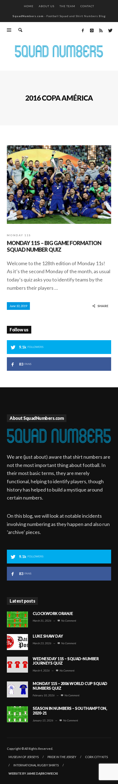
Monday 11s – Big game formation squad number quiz (54, 246)
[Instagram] (92, 30)
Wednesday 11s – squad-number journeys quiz (66, 661)
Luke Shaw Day (48, 636)
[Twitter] (110, 30)
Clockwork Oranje (53, 613)
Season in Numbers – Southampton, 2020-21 (70, 710)
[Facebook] (82, 30)
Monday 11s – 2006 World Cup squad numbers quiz (70, 686)
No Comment (68, 620)
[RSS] (101, 30)
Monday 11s (19, 235)
